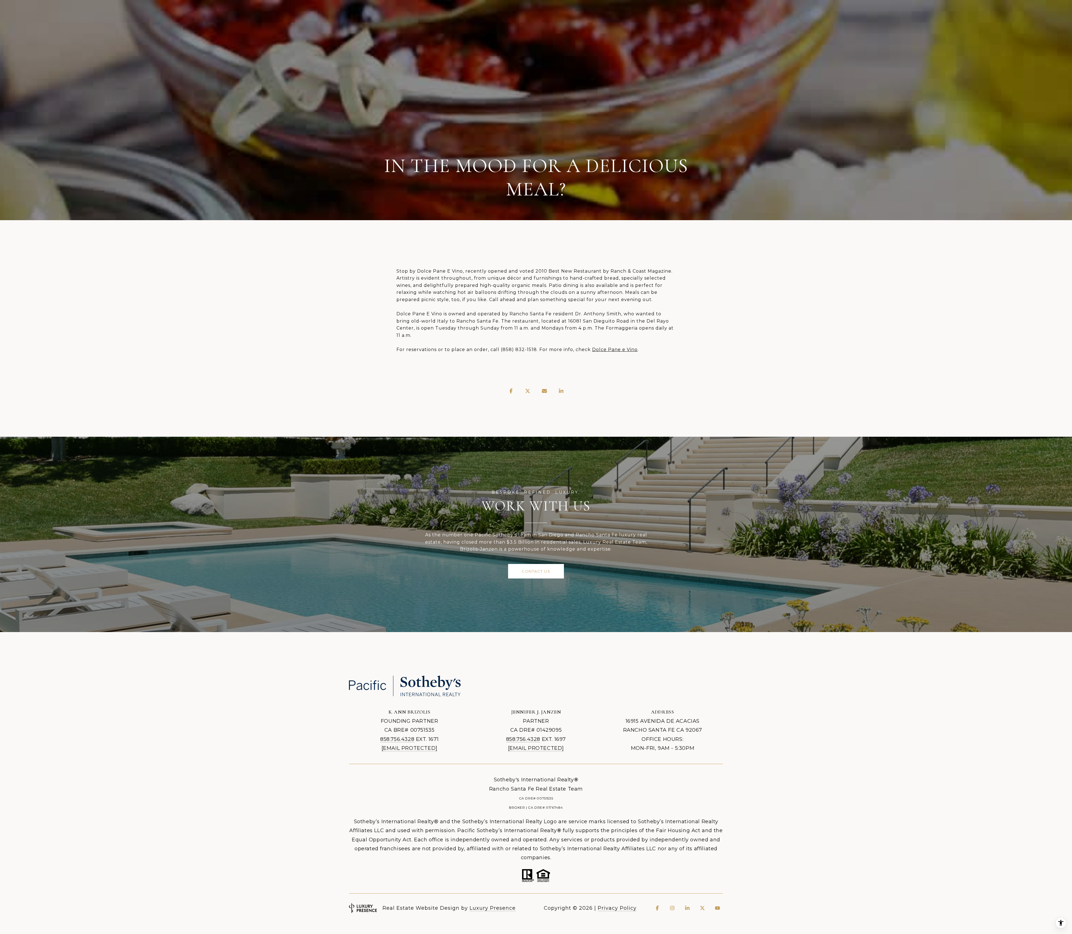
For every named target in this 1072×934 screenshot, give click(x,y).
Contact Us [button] (536, 571)
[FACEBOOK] (657, 908)
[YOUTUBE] (717, 908)
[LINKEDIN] (687, 908)
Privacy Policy (617, 908)
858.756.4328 (397, 739)
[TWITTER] (702, 908)
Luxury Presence (493, 908)
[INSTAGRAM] (672, 908)
